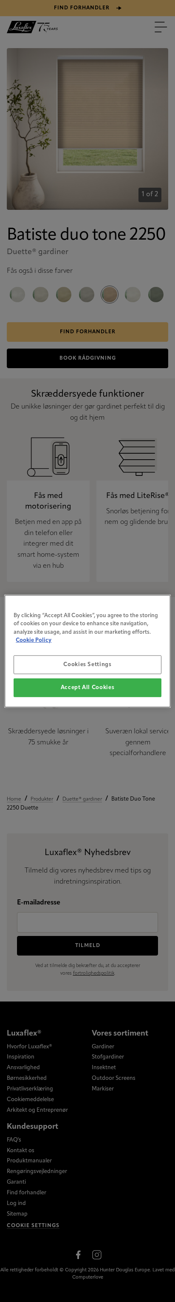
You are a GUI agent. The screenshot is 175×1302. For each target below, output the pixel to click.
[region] (87, 651)
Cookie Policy (33, 640)
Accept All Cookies (88, 687)
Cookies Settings (87, 664)
